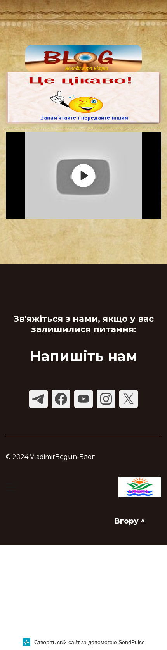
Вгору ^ (129, 521)
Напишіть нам (83, 356)
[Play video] (83, 175)
